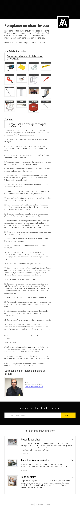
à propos (47, 504)
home (32, 504)
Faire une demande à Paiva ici (34, 387)
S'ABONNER (39, 504)
